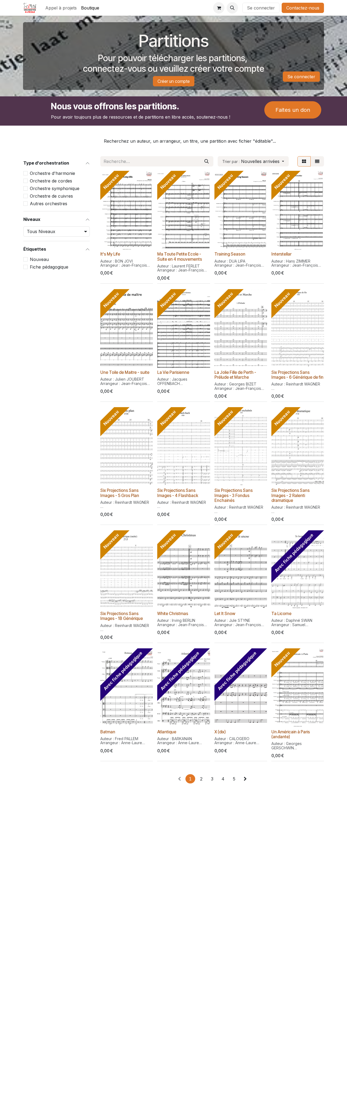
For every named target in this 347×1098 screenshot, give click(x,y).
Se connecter (261, 8)
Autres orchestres (48, 203)
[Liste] (317, 161)
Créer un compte (174, 81)
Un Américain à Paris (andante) (290, 734)
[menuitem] (61, 7)
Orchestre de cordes (51, 181)
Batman (107, 731)
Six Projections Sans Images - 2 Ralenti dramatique (290, 495)
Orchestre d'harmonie (52, 173)
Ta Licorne (281, 613)
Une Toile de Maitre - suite (124, 372)
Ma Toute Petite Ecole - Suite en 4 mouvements (179, 256)
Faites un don (292, 110)
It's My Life (110, 254)
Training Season (229, 254)
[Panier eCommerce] (218, 8)
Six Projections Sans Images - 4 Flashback (177, 493)
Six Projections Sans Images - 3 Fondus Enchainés (233, 495)
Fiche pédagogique (49, 267)
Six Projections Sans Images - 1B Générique (121, 616)
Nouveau (39, 259)
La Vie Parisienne (173, 372)
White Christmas (172, 613)
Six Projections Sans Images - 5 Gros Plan (119, 493)
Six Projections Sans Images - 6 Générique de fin (297, 375)
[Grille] (304, 161)
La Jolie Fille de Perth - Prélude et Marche (235, 375)
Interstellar (281, 254)
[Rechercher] (206, 161)
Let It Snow (224, 613)
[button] (232, 8)
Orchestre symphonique (54, 188)
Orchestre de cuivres (51, 196)
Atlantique (166, 731)
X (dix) (220, 731)
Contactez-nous (302, 8)
